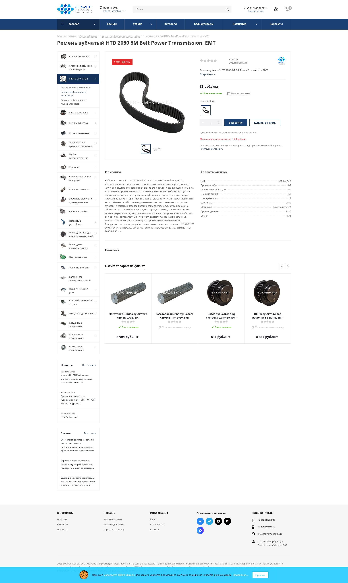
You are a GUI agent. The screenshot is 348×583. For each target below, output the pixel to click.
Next (288, 266)
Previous (282, 266)
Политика (62, 529)
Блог (152, 519)
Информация (159, 513)
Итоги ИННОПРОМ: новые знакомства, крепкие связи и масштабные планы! (76, 379)
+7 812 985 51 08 (255, 8)
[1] (201, 60)
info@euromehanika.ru (211, 148)
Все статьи (90, 433)
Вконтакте (200, 521)
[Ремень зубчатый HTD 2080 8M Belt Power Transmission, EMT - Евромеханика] (151, 102)
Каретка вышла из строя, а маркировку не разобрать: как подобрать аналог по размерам (77, 464)
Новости (62, 519)
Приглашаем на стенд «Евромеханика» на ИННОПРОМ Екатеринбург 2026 (78, 400)
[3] (208, 60)
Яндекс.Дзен (218, 521)
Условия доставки (114, 524)
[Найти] (227, 9)
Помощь (109, 513)
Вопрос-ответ (157, 524)
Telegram (209, 521)
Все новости (89, 365)
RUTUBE (227, 521)
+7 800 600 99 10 (266, 526)
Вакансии (62, 524)
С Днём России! (69, 417)
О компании (65, 513)
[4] (212, 60)
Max (200, 530)
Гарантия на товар (114, 529)
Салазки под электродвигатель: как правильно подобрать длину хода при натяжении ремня (78, 481)
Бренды (154, 529)
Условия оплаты (113, 519)
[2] (205, 60)
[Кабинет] (276, 9)
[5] (215, 60)
